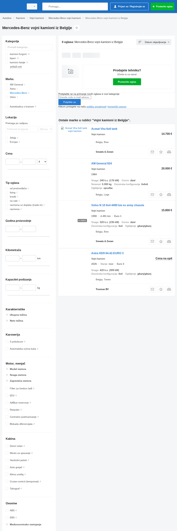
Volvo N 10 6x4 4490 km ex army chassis (117, 205)
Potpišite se (69, 102)
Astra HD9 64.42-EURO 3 (107, 253)
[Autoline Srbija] (13, 6)
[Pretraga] (46, 6)
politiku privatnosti (96, 106)
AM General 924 (101, 163)
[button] (161, 152)
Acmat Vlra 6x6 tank (104, 128)
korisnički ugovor (117, 106)
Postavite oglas (127, 81)
